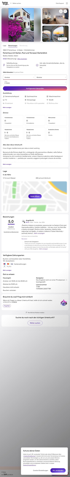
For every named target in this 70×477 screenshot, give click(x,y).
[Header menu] (67, 3)
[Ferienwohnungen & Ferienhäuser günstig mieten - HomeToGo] (5, 3)
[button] (67, 3)
